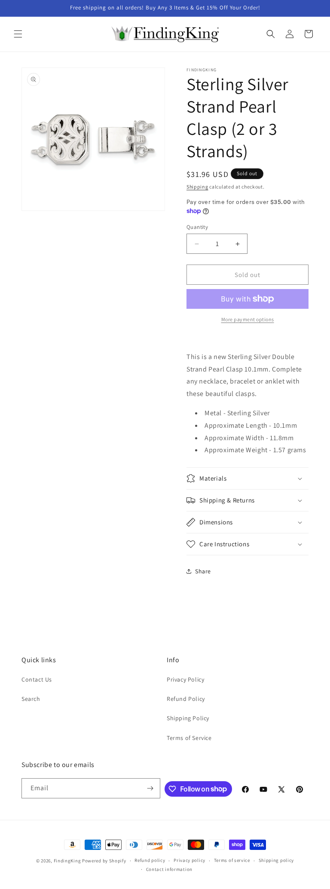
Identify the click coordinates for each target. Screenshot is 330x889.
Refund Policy (186, 699)
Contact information (169, 869)
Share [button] (203, 571)
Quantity (197, 227)
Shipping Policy (188, 718)
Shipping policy (276, 860)
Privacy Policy (185, 679)
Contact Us (36, 679)
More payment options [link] (247, 319)
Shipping (197, 186)
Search (30, 699)
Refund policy (149, 860)
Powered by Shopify (104, 861)
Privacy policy (189, 860)
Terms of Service (189, 738)
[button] (18, 33)
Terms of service (232, 860)
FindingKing (67, 861)
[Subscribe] (150, 788)
